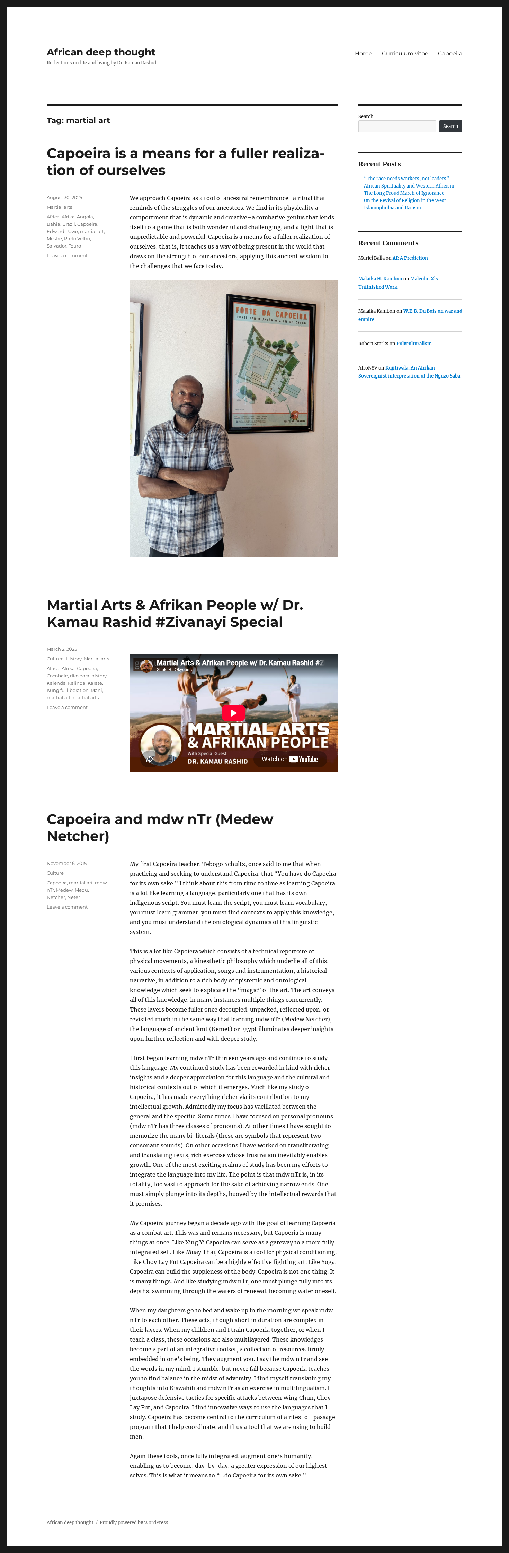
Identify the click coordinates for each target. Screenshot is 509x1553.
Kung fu (56, 690)
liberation (78, 690)
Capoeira (450, 53)
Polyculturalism (414, 344)
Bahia (53, 224)
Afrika (68, 216)
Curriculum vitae (405, 53)
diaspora (79, 675)
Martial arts (59, 207)
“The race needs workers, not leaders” (406, 179)
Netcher (56, 897)
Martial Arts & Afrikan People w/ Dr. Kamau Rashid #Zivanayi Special (175, 613)
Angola (85, 216)
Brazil (68, 224)
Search (366, 117)
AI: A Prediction (410, 258)
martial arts (86, 697)
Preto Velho (77, 238)
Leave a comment (67, 255)
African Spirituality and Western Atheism (409, 186)
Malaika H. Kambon (380, 279)
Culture (55, 658)
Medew (64, 890)
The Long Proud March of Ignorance (404, 193)
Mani (96, 690)
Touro (75, 246)
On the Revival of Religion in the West (405, 200)
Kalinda (77, 683)
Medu (81, 890)
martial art (92, 231)
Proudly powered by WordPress (134, 1523)
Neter (73, 897)
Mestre (54, 238)
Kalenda (56, 683)
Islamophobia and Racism (392, 208)
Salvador (56, 246)
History (74, 658)
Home (363, 53)
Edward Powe (62, 231)
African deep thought (101, 52)
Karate (95, 683)
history (99, 675)
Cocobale (57, 675)
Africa (53, 216)
